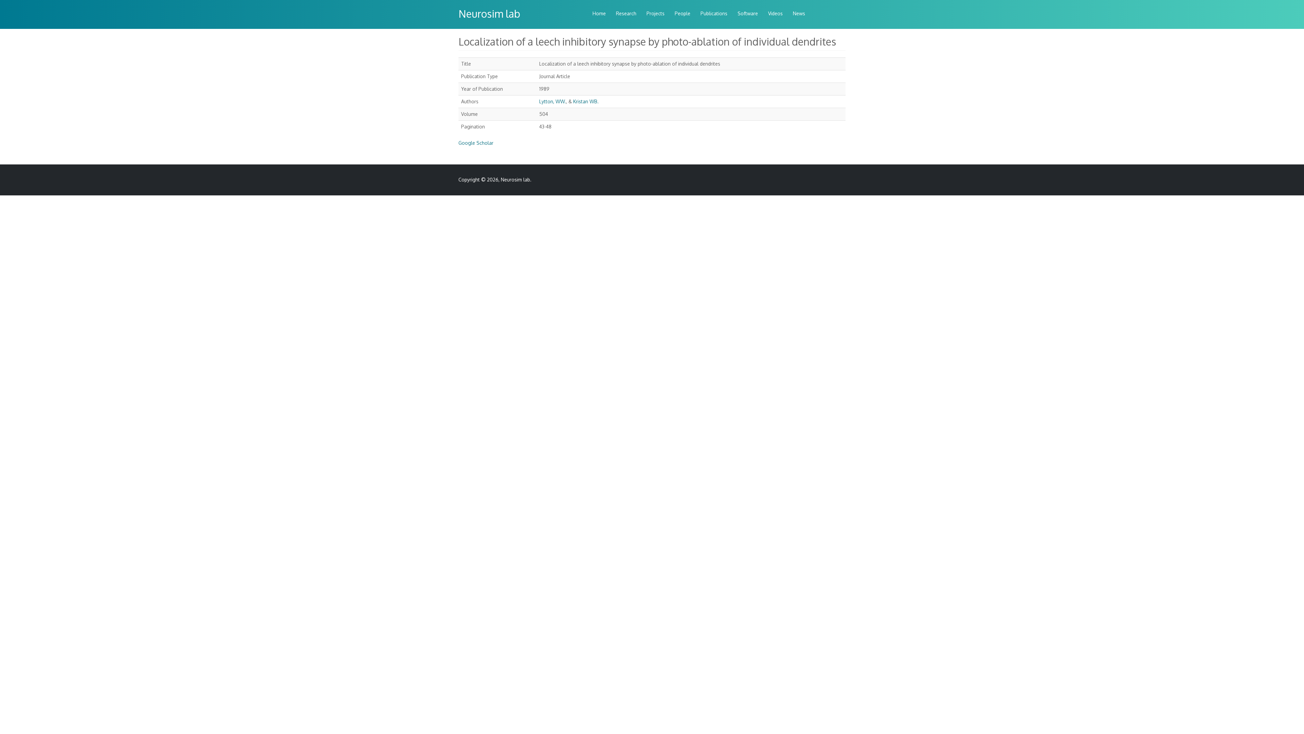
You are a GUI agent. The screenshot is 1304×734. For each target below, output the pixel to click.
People (682, 13)
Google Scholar (475, 143)
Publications (714, 13)
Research (626, 13)
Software (748, 13)
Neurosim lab (489, 13)
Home (599, 13)
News (799, 13)
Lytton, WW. (552, 101)
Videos (775, 13)
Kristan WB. (586, 101)
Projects (656, 13)
